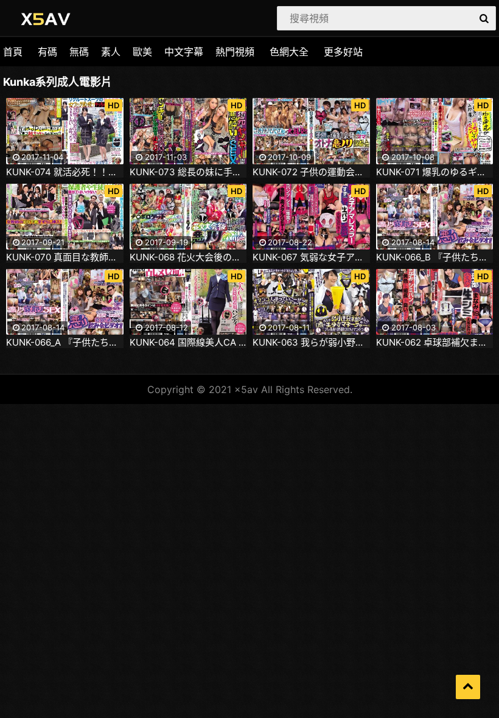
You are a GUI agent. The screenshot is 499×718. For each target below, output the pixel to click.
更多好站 (343, 52)
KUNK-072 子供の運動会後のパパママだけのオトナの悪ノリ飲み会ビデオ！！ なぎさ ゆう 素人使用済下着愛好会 (311, 172)
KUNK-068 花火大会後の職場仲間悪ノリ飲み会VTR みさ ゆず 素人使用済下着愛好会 (188, 257)
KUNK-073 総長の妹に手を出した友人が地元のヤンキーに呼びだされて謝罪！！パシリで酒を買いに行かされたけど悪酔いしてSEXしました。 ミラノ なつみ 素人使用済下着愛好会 (188, 172)
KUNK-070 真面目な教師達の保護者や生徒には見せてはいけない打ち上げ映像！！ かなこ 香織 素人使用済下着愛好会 (65, 257)
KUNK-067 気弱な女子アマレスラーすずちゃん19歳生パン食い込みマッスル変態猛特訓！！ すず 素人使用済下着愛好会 (311, 257)
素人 (110, 52)
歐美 (142, 52)
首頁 (13, 52)
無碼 (79, 52)
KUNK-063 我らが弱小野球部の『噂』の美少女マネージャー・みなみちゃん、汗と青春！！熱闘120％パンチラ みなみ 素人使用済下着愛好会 (311, 342)
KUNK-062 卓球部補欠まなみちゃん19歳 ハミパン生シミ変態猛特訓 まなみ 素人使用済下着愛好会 (435, 342)
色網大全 (289, 52)
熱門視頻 (234, 52)
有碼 (47, 52)
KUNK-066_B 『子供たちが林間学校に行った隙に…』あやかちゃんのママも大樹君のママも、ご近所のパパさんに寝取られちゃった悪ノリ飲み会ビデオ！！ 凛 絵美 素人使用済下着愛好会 (435, 257)
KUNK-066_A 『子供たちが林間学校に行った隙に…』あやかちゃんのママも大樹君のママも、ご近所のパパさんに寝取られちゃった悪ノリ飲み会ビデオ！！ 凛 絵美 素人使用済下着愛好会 (65, 342)
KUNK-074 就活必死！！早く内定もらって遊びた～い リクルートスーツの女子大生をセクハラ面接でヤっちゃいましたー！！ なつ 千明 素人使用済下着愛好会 (65, 172)
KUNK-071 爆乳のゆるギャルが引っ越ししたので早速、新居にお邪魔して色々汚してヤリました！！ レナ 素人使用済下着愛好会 (435, 172)
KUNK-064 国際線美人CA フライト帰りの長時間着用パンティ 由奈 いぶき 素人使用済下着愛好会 (188, 342)
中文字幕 (183, 52)
